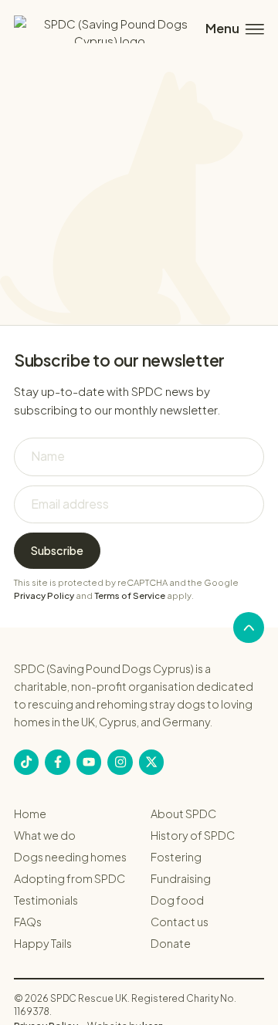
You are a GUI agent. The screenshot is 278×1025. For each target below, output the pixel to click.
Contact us (179, 922)
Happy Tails (43, 943)
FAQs (28, 922)
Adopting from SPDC (69, 878)
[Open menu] (232, 29)
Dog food (177, 900)
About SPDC (183, 813)
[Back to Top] (249, 628)
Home (30, 813)
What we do (45, 835)
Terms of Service (129, 595)
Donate (171, 943)
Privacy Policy (44, 595)
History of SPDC (193, 835)
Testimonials (46, 900)
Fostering (176, 857)
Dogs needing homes (70, 857)
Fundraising (181, 878)
